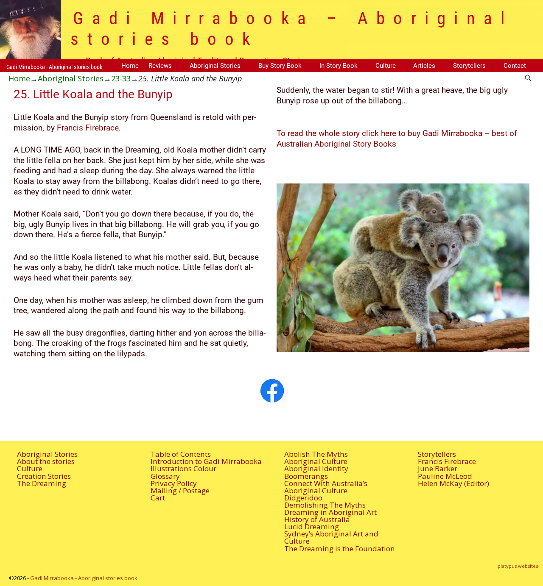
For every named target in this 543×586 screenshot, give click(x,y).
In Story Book (338, 65)
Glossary (165, 476)
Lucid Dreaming (311, 526)
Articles (424, 65)
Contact (515, 65)
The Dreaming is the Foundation (339, 548)
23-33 (121, 78)
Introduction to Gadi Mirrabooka (206, 461)
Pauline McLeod (445, 476)
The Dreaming (41, 483)
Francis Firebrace (88, 128)
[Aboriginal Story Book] (271, 390)
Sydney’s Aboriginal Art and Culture (331, 537)
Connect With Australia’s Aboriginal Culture (325, 486)
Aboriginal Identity (316, 468)
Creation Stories (44, 476)
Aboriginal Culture (315, 461)
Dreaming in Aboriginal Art (330, 512)
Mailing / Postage (180, 490)
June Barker (437, 468)
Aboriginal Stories (215, 65)
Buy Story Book (280, 65)
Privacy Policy (174, 483)
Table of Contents (181, 454)
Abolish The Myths (316, 454)
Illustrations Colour (183, 468)
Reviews (160, 65)
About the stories (46, 461)
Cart (158, 498)
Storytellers (469, 65)
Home (130, 65)
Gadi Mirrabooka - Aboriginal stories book (54, 67)
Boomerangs (306, 476)
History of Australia (317, 519)
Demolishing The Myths (325, 505)
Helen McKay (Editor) (453, 483)
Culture (385, 65)
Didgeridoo (303, 498)
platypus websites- (519, 566)
